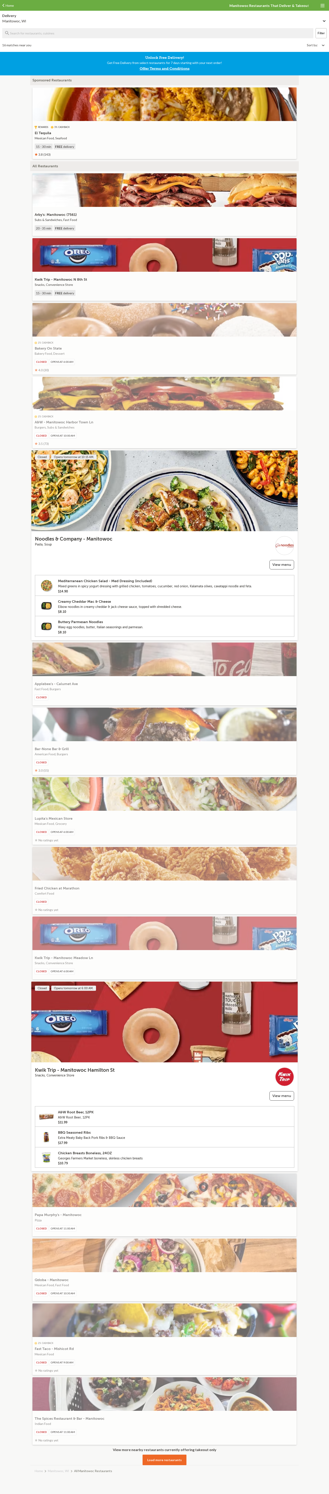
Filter (321, 33)
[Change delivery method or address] (324, 20)
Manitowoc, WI (58, 1471)
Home (39, 1471)
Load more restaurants (164, 1460)
